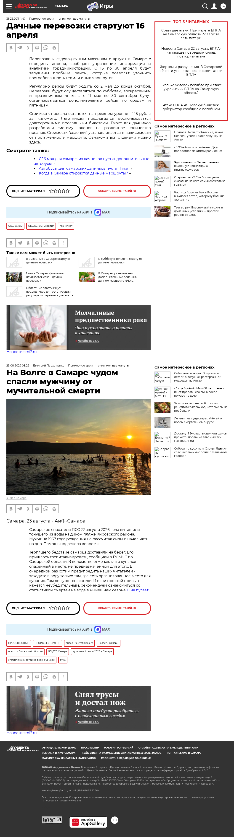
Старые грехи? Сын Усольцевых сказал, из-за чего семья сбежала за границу (199, 181)
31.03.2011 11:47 (15, 18)
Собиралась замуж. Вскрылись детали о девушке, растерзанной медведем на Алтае (197, 377)
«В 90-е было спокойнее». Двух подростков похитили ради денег (198, 149)
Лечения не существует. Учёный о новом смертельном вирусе (198, 420)
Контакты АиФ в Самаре (184, 752)
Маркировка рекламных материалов (69, 758)
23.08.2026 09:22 (17, 365)
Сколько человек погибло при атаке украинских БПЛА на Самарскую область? (191, 89)
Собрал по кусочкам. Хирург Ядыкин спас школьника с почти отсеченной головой (200, 452)
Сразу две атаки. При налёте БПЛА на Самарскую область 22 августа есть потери (191, 34)
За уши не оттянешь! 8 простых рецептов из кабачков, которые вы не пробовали (200, 407)
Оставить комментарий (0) (117, 191)
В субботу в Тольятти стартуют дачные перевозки (120, 260)
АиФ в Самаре (16, 498)
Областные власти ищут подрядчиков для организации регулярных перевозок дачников (49, 291)
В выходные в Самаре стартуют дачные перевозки (48, 260)
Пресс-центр (90, 747)
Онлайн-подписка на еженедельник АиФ (168, 747)
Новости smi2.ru (21, 352)
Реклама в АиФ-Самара (58, 752)
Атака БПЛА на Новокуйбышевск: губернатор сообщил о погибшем (191, 107)
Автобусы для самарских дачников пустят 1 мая (84, 168)
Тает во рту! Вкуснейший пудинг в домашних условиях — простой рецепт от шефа (198, 211)
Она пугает (138, 590)
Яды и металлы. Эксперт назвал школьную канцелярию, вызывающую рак (196, 166)
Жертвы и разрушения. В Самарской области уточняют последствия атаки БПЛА (191, 71)
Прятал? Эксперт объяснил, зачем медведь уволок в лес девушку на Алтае (198, 135)
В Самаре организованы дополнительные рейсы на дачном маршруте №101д (117, 277)
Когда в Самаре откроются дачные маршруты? (83, 173)
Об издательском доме (59, 747)
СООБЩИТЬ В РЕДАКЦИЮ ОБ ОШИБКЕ (126, 758)
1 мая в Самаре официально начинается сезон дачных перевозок (45, 277)
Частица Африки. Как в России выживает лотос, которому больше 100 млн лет (199, 196)
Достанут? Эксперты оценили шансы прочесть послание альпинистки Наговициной (200, 437)
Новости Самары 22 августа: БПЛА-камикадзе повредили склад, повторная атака (191, 52)
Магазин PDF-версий (118, 747)
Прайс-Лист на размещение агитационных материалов (121, 752)
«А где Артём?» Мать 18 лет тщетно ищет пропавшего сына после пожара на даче (199, 392)
